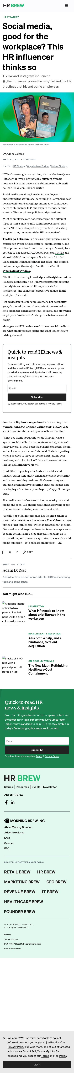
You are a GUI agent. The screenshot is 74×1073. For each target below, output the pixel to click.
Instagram (31, 257)
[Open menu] (66, 5)
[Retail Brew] (17, 872)
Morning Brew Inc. (23, 924)
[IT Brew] (50, 891)
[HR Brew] (46, 872)
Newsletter (50, 787)
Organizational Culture (38, 166)
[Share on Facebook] (2, 552)
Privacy (7, 934)
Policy (62, 1055)
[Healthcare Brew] (23, 901)
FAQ (6, 848)
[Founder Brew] (19, 911)
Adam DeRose (15, 153)
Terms (45, 1055)
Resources (22, 787)
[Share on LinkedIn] (17, 552)
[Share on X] (9, 552)
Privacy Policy (16, 1047)
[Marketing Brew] (22, 881)
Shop (7, 837)
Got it (37, 1064)
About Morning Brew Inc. (18, 827)
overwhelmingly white (16, 270)
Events (36, 787)
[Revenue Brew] (19, 891)
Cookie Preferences (12, 948)
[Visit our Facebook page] (6, 802)
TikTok (59, 252)
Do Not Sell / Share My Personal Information (22, 944)
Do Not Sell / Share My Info (39, 1051)
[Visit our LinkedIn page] (12, 802)
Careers (8, 843)
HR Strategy (19, 166)
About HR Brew (13, 794)
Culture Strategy (59, 166)
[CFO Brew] (56, 881)
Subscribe (37, 397)
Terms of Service (11, 939)
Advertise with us (14, 832)
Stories (8, 787)
